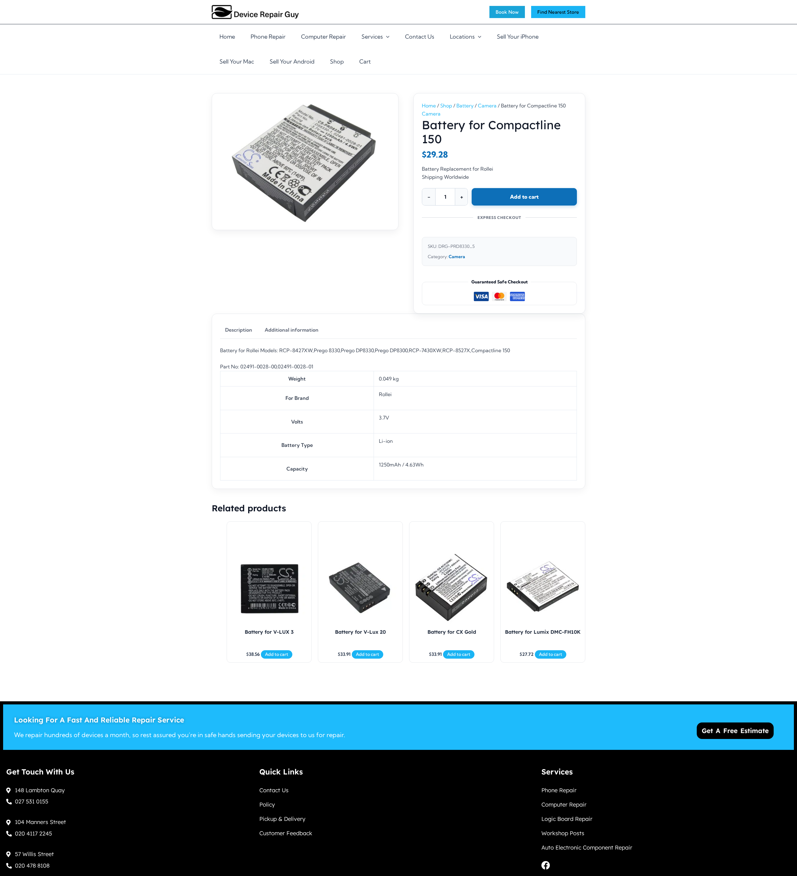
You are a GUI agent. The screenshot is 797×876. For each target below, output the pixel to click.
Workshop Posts (562, 833)
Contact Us (419, 36)
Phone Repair (268, 36)
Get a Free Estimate (735, 731)
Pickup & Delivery (282, 818)
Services (372, 36)
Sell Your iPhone (518, 36)
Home (227, 36)
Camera (487, 105)
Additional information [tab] (291, 330)
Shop (337, 61)
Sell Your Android (292, 61)
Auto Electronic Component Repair (586, 847)
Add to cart (524, 196)
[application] (386, 36)
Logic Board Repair (566, 818)
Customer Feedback (285, 833)
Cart (365, 61)
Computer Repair (323, 36)
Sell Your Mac (236, 61)
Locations (462, 36)
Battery (465, 105)
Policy (267, 804)
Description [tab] (238, 330)
